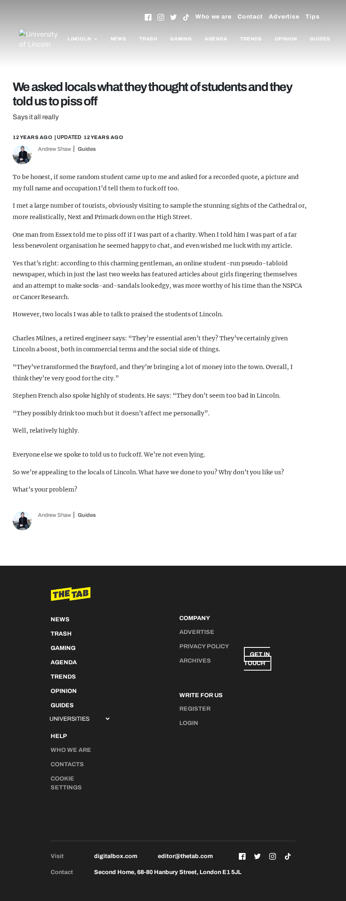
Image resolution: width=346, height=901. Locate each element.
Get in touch (257, 658)
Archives (195, 661)
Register (195, 709)
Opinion (286, 38)
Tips (312, 16)
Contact (250, 16)
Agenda (216, 38)
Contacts (67, 764)
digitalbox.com (115, 856)
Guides (320, 38)
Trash (148, 38)
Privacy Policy (204, 646)
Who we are (213, 16)
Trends (251, 38)
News (119, 38)
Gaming (181, 38)
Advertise (284, 16)
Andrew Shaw (54, 149)
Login (188, 723)
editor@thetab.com (185, 856)
